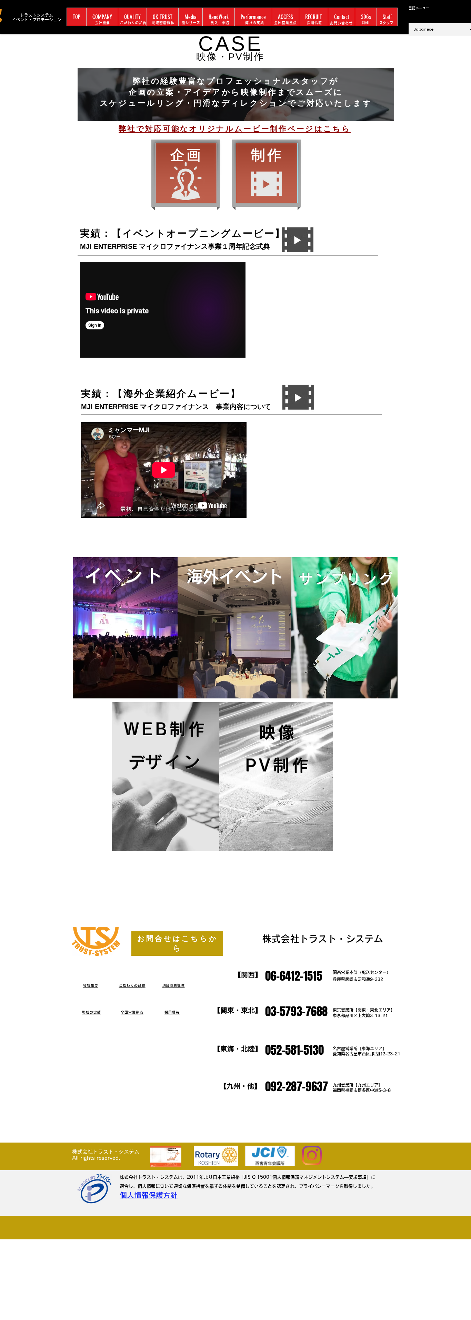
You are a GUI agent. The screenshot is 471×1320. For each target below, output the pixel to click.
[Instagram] (312, 1155)
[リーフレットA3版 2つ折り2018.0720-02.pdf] (165, 1157)
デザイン (173, 762)
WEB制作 (166, 729)
